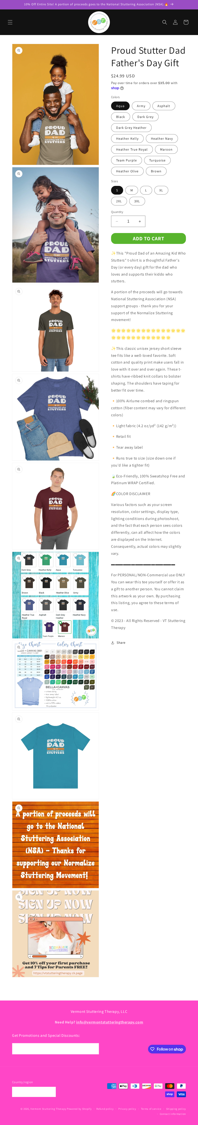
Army (141, 106)
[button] (10, 22)
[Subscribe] (93, 1048)
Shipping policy (176, 1108)
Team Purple (126, 160)
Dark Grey (145, 117)
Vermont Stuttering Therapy (48, 1108)
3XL (137, 201)
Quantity (117, 212)
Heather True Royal (132, 149)
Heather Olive (127, 171)
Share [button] (121, 642)
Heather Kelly (127, 138)
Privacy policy (127, 1108)
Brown (156, 171)
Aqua (120, 106)
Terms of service (151, 1108)
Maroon (166, 149)
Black (120, 117)
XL (161, 190)
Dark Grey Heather (131, 127)
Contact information (173, 1114)
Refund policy (104, 1108)
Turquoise (157, 160)
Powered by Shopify (79, 1108)
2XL (119, 201)
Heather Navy (162, 138)
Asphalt (163, 106)
